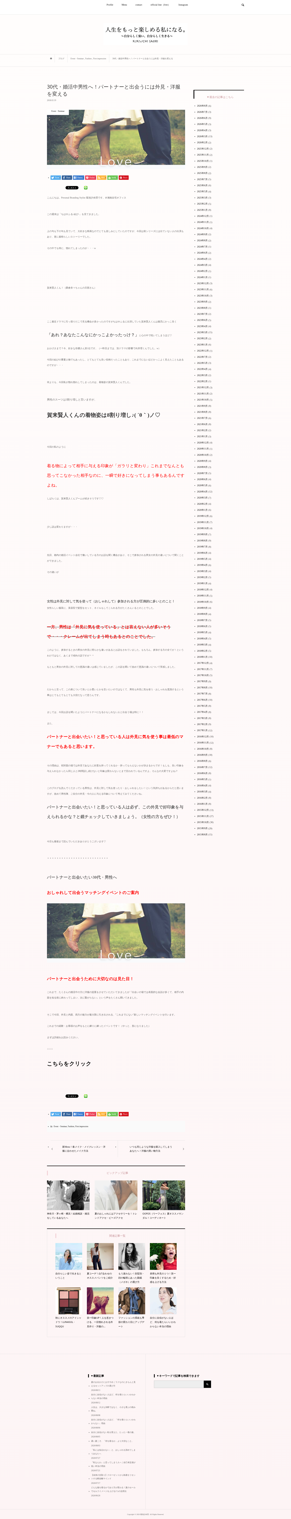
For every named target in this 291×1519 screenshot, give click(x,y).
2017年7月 (202, 693)
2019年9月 (202, 534)
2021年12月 (203, 387)
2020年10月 (203, 455)
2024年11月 (203, 222)
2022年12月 (203, 350)
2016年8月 (202, 761)
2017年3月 (202, 718)
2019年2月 (202, 577)
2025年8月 (202, 173)
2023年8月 (202, 308)
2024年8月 (202, 240)
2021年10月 (203, 399)
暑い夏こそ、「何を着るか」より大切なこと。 (112, 1441)
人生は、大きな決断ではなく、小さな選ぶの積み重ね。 (113, 1409)
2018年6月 (202, 626)
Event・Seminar (60, 1126)
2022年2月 (202, 381)
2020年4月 (202, 491)
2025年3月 (202, 197)
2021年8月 (202, 412)
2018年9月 (202, 608)
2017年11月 (203, 669)
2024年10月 (203, 228)
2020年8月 (202, 467)
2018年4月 (202, 638)
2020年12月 (203, 442)
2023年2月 (202, 338)
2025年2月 (202, 204)
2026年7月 (202, 112)
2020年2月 (202, 504)
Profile (110, 5)
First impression (81, 1126)
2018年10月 (203, 602)
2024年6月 (202, 253)
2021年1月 (202, 436)
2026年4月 (202, 130)
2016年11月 (203, 742)
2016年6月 (202, 773)
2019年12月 (203, 516)
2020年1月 (202, 510)
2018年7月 (202, 620)
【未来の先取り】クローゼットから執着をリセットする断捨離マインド (113, 1477)
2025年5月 (202, 191)
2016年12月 (203, 736)
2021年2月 (202, 430)
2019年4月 (202, 565)
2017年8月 (202, 687)
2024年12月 (203, 216)
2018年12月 (203, 589)
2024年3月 (202, 265)
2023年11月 (203, 289)
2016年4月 (202, 785)
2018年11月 (203, 595)
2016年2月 (202, 798)
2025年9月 (202, 167)
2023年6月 (202, 320)
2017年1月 (202, 730)
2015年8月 (202, 834)
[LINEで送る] (85, 187)
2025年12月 (203, 148)
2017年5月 (202, 706)
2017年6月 (202, 700)
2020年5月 (202, 485)
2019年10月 (203, 528)
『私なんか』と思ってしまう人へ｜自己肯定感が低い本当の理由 (113, 1464)
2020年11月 (203, 448)
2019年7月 (202, 546)
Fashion (71, 1126)
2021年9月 (202, 406)
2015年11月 (203, 816)
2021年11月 (203, 393)
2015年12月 (203, 810)
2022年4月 (202, 369)
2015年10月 (203, 822)
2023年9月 (202, 302)
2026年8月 (202, 106)
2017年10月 (203, 675)
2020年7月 (202, 473)
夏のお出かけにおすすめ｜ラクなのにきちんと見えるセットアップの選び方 (113, 1384)
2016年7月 (202, 767)
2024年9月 (202, 234)
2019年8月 (202, 540)
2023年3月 (202, 332)
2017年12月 (203, 663)
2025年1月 (202, 210)
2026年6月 (202, 118)
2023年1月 (202, 344)
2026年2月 (202, 142)
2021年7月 (202, 418)
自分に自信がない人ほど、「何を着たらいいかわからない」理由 (113, 1421)
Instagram (183, 5)
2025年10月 (203, 161)
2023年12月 (203, 283)
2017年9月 (202, 681)
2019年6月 (202, 553)
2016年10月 (203, 749)
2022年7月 (202, 357)
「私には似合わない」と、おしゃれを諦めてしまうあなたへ (113, 1452)
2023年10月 (203, 295)
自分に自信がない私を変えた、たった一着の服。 (113, 1432)
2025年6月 (202, 185)
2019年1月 (202, 583)
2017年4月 (202, 712)
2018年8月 (202, 614)
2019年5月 (202, 559)
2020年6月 (202, 479)
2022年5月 (202, 363)
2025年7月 (202, 179)
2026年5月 (202, 124)
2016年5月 (202, 779)
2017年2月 (202, 724)
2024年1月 (202, 277)
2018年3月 (202, 644)
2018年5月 (202, 632)
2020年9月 (202, 461)
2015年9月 (202, 828)
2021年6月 (202, 424)
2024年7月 (202, 246)
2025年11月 (203, 155)
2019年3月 (202, 571)
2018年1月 (202, 657)
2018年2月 (202, 651)
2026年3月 (202, 136)
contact (138, 5)
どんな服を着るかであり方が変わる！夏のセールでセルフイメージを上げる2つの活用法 (113, 1489)
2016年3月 (202, 791)
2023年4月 (202, 326)
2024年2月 (202, 271)
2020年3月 (202, 497)
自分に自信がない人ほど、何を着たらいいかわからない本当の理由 (113, 1396)
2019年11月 (203, 522)
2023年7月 (202, 314)
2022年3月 (202, 375)
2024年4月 (202, 259)
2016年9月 (202, 755)
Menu (124, 5)
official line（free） (160, 5)
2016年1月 (202, 804)
